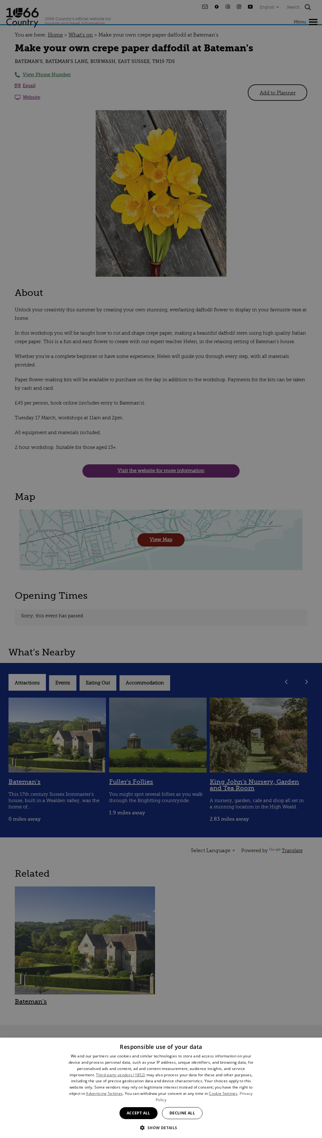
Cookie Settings (223, 1093)
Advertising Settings (104, 1093)
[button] (161, 1127)
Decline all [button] (182, 1113)
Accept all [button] (138, 1113)
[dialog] (161, 1088)
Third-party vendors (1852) (120, 1075)
